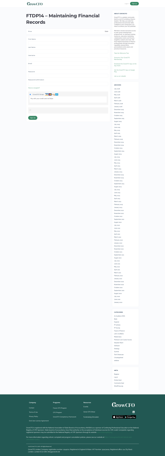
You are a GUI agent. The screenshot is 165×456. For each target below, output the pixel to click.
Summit (116, 351)
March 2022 (117, 237)
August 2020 (118, 293)
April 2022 (117, 234)
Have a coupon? (34, 88)
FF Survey (117, 328)
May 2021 (117, 267)
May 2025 (117, 130)
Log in (127, 3)
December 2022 (119, 210)
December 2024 (119, 142)
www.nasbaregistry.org (104, 432)
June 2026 (117, 92)
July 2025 (117, 124)
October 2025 (118, 115)
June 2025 (117, 127)
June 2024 (117, 160)
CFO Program (57, 412)
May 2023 (117, 195)
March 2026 (117, 100)
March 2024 (117, 169)
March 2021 (117, 272)
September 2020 (119, 290)
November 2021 (119, 249)
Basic (115, 319)
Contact (31, 408)
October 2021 (118, 252)
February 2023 (118, 204)
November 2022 (119, 213)
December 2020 (119, 281)
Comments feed (119, 383)
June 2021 (117, 264)
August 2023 (118, 186)
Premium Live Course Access (123, 340)
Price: (30, 31)
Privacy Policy (33, 416)
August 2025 (118, 121)
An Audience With (119, 316)
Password (31, 72)
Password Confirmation (36, 80)
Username (31, 55)
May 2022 (117, 231)
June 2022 (117, 228)
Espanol (116, 322)
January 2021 (118, 278)
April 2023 (117, 198)
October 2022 (118, 216)
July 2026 (117, 89)
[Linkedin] (133, 412)
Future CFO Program (60, 408)
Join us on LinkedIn (120, 76)
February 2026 (118, 103)
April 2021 (117, 269)
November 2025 (119, 112)
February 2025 (118, 139)
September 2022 (119, 219)
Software (117, 345)
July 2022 (117, 225)
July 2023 (117, 189)
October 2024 (118, 148)
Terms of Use (33, 412)
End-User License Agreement (39, 421)
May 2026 (117, 94)
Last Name (31, 47)
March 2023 (117, 201)
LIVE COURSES (119, 334)
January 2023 (118, 207)
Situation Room (118, 342)
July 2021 (117, 261)
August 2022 (118, 222)
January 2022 (118, 243)
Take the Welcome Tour (121, 53)
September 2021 (119, 255)
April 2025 (117, 133)
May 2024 (117, 163)
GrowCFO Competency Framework (64, 417)
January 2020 (118, 302)
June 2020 (117, 299)
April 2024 (117, 166)
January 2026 (118, 106)
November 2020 (119, 284)
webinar (116, 360)
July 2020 (117, 296)
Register (116, 374)
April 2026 (117, 97)
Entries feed (117, 380)
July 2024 (117, 157)
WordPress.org (118, 386)
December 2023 (119, 175)
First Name (32, 39)
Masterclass (117, 337)
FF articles (117, 325)
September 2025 (119, 118)
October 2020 (118, 287)
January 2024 (118, 172)
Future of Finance (119, 331)
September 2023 (119, 183)
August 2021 (117, 258)
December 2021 (119, 246)
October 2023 (118, 181)
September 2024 (119, 151)
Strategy (116, 348)
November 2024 (119, 145)
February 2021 (118, 275)
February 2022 (118, 240)
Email (30, 63)
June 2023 (117, 192)
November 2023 (119, 178)
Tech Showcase (119, 354)
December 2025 (119, 109)
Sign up (134, 3)
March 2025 (117, 136)
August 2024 (118, 154)
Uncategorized (118, 357)
